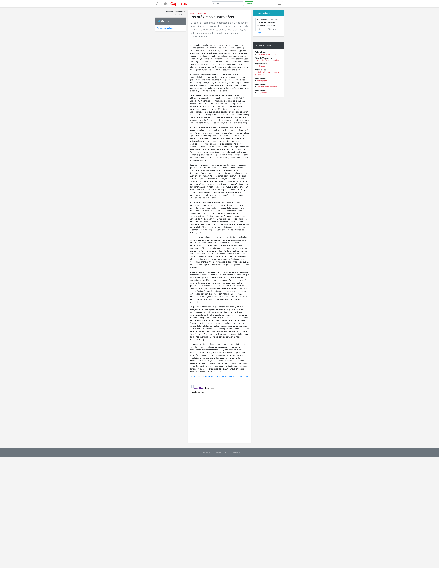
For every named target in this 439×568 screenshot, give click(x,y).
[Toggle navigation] (280, 3)
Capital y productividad (267, 87)
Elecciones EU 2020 (211, 376)
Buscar (249, 4)
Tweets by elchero (165, 28)
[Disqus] (219, 412)
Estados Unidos (196, 376)
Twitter (218, 452)
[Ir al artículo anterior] (172, 14)
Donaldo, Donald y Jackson (268, 60)
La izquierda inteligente (267, 54)
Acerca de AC (205, 452)
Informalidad (262, 81)
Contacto (236, 452)
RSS (226, 452)
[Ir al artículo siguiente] (184, 14)
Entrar (258, 33)
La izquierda (262, 66)
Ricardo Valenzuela (198, 13)
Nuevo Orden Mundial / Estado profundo (234, 376)
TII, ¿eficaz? (262, 92)
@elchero (165, 21)
